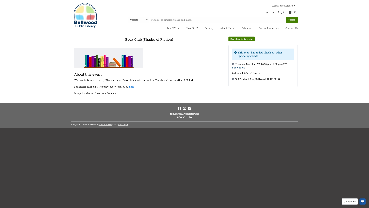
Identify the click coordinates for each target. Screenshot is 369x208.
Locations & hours (282, 5)
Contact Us (291, 28)
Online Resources (268, 28)
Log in (281, 12)
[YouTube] (184, 108)
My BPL (172, 28)
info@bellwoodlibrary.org (185, 113)
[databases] (290, 12)
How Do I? (192, 28)
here (131, 86)
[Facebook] (179, 108)
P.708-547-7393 (184, 116)
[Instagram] (189, 108)
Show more (238, 67)
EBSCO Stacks (105, 124)
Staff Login (123, 124)
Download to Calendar (241, 39)
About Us (225, 28)
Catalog (209, 28)
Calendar (246, 28)
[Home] (85, 15)
